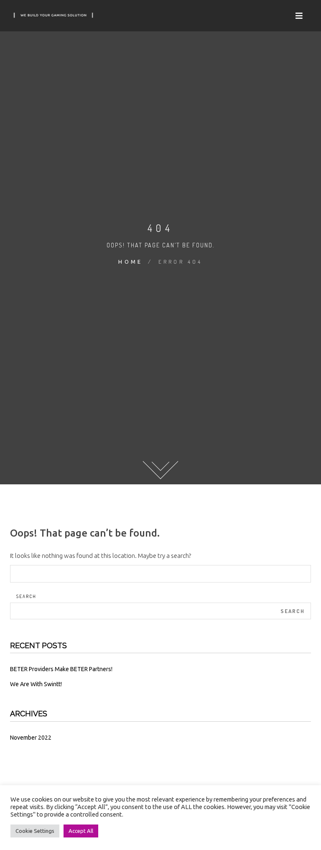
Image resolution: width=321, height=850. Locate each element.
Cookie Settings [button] (34, 831)
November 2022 (30, 737)
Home (130, 262)
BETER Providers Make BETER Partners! (61, 669)
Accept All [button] (81, 831)
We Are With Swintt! (36, 684)
